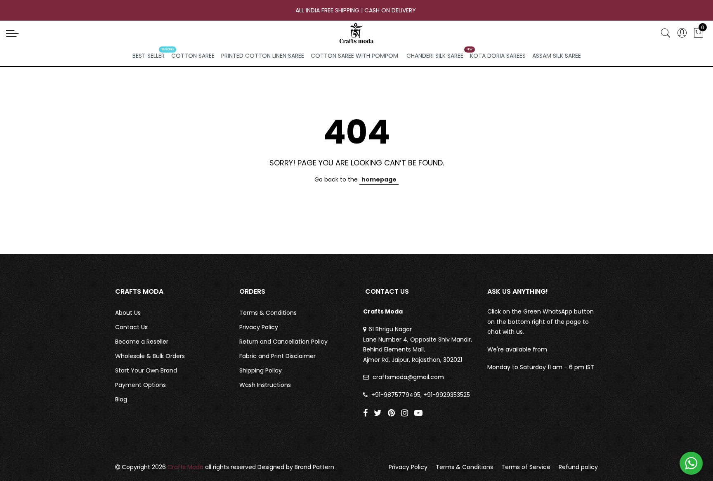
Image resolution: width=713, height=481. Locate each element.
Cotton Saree (193, 56)
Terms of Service (525, 467)
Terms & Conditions (268, 313)
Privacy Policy (258, 327)
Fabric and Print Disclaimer (277, 356)
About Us (128, 313)
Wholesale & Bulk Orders (150, 356)
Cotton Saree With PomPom (354, 56)
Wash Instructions (265, 385)
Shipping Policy (260, 370)
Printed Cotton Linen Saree (262, 56)
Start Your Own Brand (146, 370)
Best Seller (148, 56)
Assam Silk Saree (556, 56)
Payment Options (140, 385)
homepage (379, 179)
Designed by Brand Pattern (295, 467)
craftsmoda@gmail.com (408, 377)
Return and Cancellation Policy (283, 341)
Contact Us (131, 327)
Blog (121, 399)
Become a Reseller (141, 341)
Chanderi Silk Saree (434, 56)
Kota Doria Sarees (498, 56)
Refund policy (578, 467)
